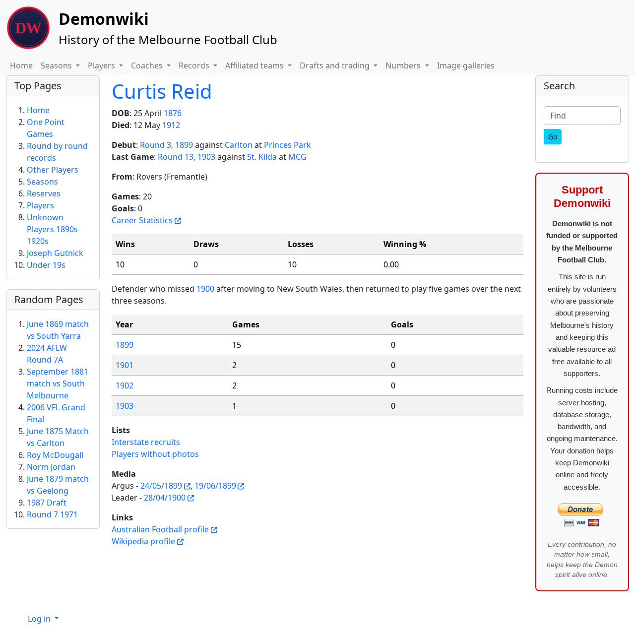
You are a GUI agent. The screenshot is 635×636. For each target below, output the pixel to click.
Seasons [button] (57, 65)
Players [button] (102, 65)
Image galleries (466, 65)
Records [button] (195, 65)
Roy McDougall (55, 454)
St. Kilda (262, 156)
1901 (124, 365)
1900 (205, 288)
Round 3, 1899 (166, 144)
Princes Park (287, 144)
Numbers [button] (404, 65)
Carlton (239, 144)
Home (21, 65)
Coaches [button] (148, 65)
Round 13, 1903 (186, 156)
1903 (124, 405)
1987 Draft (46, 502)
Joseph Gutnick (55, 253)
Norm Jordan (51, 466)
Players (40, 205)
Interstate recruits (146, 442)
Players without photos (155, 453)
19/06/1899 (215, 485)
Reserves (44, 193)
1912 (171, 125)
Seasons (42, 181)
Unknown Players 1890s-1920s (53, 229)
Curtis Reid (162, 91)
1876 (173, 113)
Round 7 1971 (52, 514)
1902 (124, 385)
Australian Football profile (160, 529)
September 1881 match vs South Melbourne (57, 383)
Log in (40, 618)
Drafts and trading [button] (336, 65)
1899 (124, 344)
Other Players (52, 169)
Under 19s (46, 264)
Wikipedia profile (143, 541)
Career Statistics (142, 220)
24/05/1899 (161, 485)
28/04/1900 (165, 497)
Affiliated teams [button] (255, 65)
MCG (297, 156)
